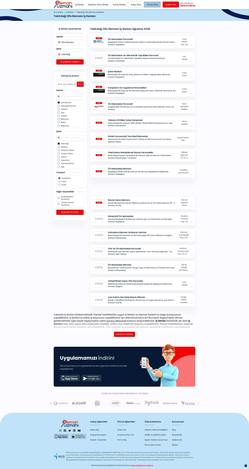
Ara (81, 84)
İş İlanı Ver (171, 4)
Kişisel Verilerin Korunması (156, 440)
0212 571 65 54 (187, 4)
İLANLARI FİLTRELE (70, 212)
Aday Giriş (136, 4)
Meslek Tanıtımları (98, 440)
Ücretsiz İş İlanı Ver (125, 435)
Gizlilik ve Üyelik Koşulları (155, 435)
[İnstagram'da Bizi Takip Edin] (60, 430)
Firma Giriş (152, 4)
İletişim (175, 445)
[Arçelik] (79, 403)
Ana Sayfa (58, 12)
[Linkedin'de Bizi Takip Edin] (74, 430)
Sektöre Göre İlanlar (98, 4)
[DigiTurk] (152, 403)
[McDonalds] (170, 403)
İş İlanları (79, 4)
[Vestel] (188, 403)
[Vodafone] (61, 403)
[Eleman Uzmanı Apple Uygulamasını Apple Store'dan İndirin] (70, 378)
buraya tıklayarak (117, 320)
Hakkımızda (177, 440)
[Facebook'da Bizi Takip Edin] (65, 430)
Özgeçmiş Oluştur (98, 435)
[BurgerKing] (97, 403)
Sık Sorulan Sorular (153, 445)
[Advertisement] (70, 262)
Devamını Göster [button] (124, 334)
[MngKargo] (133, 403)
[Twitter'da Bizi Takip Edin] (69, 430)
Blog (174, 429)
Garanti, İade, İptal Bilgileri (156, 429)
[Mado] (115, 403)
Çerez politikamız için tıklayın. (142, 465)
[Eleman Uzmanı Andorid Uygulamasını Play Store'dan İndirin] (92, 378)
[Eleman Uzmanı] (63, 4)
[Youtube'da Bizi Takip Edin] (79, 430)
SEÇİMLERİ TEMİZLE (70, 61)
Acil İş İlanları (119, 4)
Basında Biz (177, 435)
